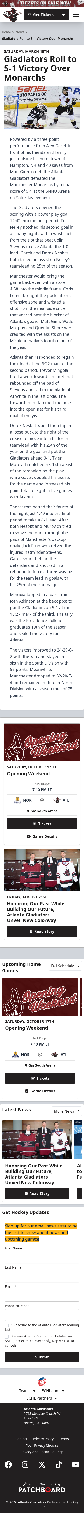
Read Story (44, 931)
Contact (21, 1439)
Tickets (44, 823)
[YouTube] (75, 1464)
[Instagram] (25, 1464)
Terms (64, 1439)
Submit (42, 1357)
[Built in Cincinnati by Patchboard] (42, 1487)
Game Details (44, 836)
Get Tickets (43, 14)
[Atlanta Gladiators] (12, 15)
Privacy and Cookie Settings (42, 1452)
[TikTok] (58, 1464)
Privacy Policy (43, 1439)
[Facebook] (8, 1464)
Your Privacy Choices (42, 1445)
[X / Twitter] (42, 1464)
